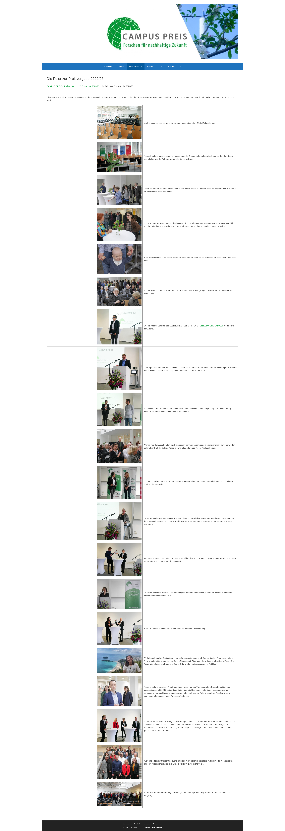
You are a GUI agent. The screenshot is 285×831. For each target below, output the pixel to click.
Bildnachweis (157, 824)
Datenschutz (127, 824)
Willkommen (108, 66)
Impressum (146, 824)
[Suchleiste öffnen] (180, 66)
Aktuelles (150, 66)
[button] (142, 66)
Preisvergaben (134, 66)
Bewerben (121, 66)
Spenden (171, 66)
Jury (162, 66)
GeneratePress (156, 827)
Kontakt (137, 824)
